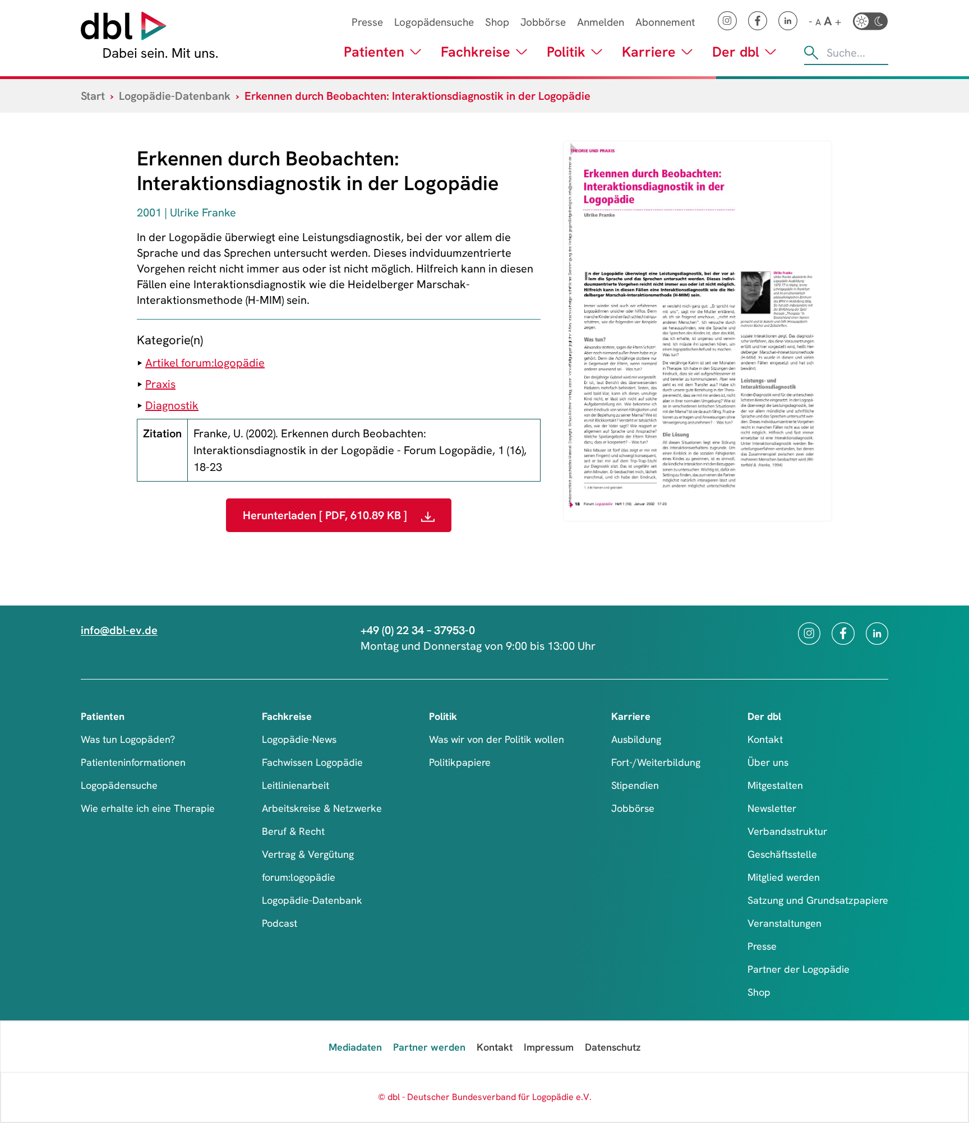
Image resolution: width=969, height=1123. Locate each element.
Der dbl (735, 52)
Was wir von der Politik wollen (496, 739)
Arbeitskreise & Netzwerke (322, 808)
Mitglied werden (783, 877)
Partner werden (429, 1047)
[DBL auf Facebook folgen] (757, 20)
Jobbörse (543, 22)
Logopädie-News (299, 739)
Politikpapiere (460, 762)
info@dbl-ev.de (119, 630)
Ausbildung (636, 739)
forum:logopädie (298, 877)
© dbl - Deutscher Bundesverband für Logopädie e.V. (485, 1097)
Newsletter (771, 808)
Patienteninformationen (133, 762)
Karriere (649, 52)
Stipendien (635, 785)
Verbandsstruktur (787, 831)
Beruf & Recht (293, 831)
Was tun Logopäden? (128, 739)
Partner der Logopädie (798, 969)
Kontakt (765, 739)
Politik (566, 52)
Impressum (549, 1047)
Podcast (279, 923)
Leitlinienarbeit (295, 785)
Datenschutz (612, 1047)
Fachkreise (475, 52)
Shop (497, 22)
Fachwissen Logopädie (312, 762)
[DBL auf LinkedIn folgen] (787, 20)
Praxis (160, 384)
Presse (367, 22)
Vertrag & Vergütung (308, 854)
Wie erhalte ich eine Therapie (148, 808)
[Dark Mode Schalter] (870, 21)
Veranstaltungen (784, 923)
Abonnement (665, 22)
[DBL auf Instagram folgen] (727, 20)
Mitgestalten (775, 785)
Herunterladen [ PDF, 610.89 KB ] (326, 515)
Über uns (767, 762)
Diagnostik (172, 405)
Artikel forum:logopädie (205, 362)
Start (93, 96)
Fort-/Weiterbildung (655, 762)
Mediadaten (355, 1047)
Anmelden (600, 22)
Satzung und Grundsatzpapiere (817, 900)
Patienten (374, 52)
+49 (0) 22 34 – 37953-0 (418, 630)
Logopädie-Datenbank (174, 96)
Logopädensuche (434, 22)
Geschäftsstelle (782, 854)
